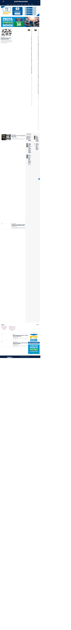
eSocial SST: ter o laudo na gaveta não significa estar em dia (20, 136)
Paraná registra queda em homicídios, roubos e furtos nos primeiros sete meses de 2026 (38, 65)
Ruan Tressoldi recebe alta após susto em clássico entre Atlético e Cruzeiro (29, 160)
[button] (0, 327)
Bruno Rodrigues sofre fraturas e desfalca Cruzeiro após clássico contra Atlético (23, 336)
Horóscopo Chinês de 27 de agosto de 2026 (6, 39)
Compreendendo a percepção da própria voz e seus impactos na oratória (22, 343)
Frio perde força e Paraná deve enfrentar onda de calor (31, 55)
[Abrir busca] (38, 1)
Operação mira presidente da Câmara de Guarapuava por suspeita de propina (19, 225)
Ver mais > (37, 324)
